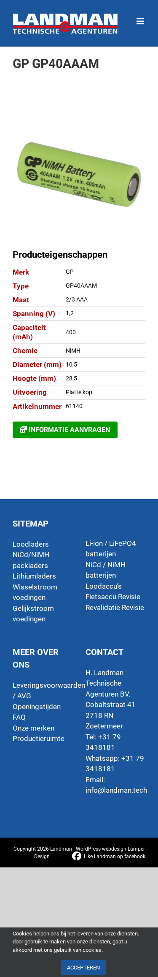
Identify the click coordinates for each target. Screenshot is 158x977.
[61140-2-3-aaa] (79, 174)
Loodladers (31, 544)
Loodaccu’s (104, 586)
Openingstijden (37, 706)
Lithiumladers (34, 576)
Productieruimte (38, 738)
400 (71, 332)
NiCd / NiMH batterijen (106, 570)
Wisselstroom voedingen (35, 592)
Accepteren (83, 967)
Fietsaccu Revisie (113, 596)
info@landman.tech (116, 790)
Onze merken (33, 728)
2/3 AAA (77, 299)
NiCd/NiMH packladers (31, 560)
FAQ (19, 717)
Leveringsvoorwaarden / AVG (43, 690)
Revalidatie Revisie (115, 607)
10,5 (71, 364)
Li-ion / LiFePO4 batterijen (111, 548)
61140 (74, 406)
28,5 (71, 378)
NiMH (73, 350)
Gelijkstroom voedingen (33, 613)
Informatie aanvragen (68, 430)
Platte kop (79, 392)
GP (70, 271)
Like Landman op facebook (114, 856)
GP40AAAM (81, 285)
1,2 (70, 313)
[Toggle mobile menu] (141, 17)
